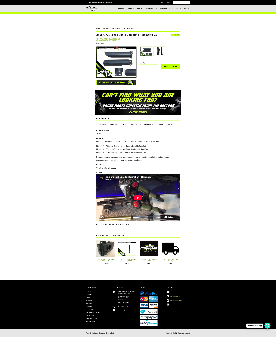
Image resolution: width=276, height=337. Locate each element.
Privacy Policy (110, 333)
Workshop (89, 309)
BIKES (130, 8)
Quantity (142, 63)
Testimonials (90, 315)
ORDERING (163, 8)
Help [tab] (170, 124)
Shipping (89, 300)
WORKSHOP (150, 8)
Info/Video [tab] (102, 124)
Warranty (89, 306)
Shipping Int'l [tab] (149, 124)
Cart (162, 2)
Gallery (88, 297)
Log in (169, 2)
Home (98, 28)
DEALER (175, 8)
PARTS (139, 8)
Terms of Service (91, 318)
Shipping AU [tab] (136, 124)
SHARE (176, 35)
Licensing (102, 333)
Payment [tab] (124, 124)
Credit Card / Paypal (93, 312)
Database (89, 303)
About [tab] (161, 124)
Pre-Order (89, 294)
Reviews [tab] (113, 124)
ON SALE (121, 8)
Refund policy (90, 321)
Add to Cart (170, 66)
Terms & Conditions (92, 333)
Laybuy (88, 291)
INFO (185, 8)
